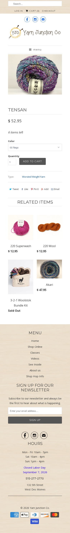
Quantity (13, 156)
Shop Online (35, 346)
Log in (19, 10)
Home (35, 341)
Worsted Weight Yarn (33, 176)
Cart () (34, 10)
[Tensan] (35, 74)
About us (35, 370)
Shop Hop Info (35, 376)
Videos (35, 358)
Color (11, 141)
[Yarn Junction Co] (35, 34)
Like (26, 189)
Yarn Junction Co (39, 508)
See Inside (35, 364)
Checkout (48, 10)
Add (46, 189)
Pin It (36, 189)
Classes (35, 352)
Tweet (16, 189)
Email (56, 189)
